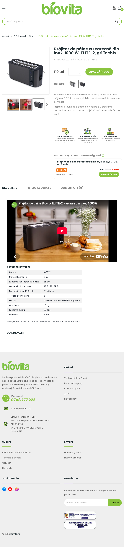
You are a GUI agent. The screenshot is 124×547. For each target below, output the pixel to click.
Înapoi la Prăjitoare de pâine (75, 59)
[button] (44, 73)
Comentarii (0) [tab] (72, 188)
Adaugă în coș (99, 72)
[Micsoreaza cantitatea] (79, 73)
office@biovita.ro (21, 408)
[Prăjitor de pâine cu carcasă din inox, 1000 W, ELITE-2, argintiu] (73, 84)
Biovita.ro (15, 533)
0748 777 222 (23, 400)
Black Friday (70, 398)
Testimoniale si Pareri (75, 378)
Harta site (7, 468)
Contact (6, 462)
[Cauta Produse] (117, 21)
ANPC (67, 393)
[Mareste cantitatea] (79, 70)
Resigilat (61, 170)
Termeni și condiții (11, 457)
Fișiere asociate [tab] (39, 188)
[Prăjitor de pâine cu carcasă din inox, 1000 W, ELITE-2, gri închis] (82, 84)
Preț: (102, 169)
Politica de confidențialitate (16, 452)
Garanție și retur (72, 452)
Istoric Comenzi (72, 457)
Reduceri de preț (73, 383)
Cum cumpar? (72, 388)
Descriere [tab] (9, 188)
